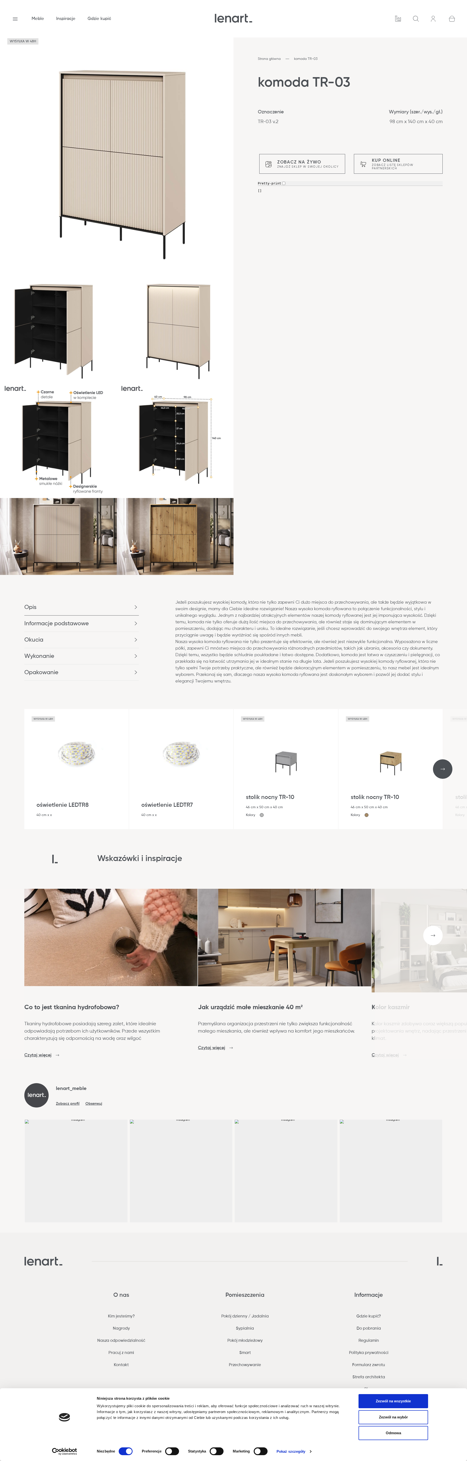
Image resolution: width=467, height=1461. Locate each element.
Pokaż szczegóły (291, 1451)
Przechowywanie (245, 1365)
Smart (245, 1353)
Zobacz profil (68, 1104)
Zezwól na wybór (393, 1417)
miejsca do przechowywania (258, 648)
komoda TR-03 (305, 59)
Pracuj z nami (121, 1353)
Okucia (33, 640)
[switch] (172, 1451)
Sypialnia (245, 1328)
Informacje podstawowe (56, 623)
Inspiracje (65, 19)
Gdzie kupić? (368, 1316)
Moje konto (434, 18)
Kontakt (121, 1365)
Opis (30, 607)
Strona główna (269, 59)
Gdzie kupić (99, 19)
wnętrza (399, 628)
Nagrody (121, 1328)
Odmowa (393, 1433)
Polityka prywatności (368, 1353)
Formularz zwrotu (368, 1365)
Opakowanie (41, 672)
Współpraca (398, 19)
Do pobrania (369, 1328)
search (416, 19)
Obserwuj (93, 1104)
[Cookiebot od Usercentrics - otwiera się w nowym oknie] (64, 1451)
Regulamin (369, 1341)
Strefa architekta (368, 1377)
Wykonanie (39, 656)
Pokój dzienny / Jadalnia (245, 1316)
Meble (38, 19)
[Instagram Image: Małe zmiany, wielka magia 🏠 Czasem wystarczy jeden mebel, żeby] (286, 1171)
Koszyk (452, 19)
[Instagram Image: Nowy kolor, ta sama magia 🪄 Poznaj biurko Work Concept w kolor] (181, 1171)
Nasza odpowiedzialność (121, 1341)
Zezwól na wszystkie (393, 1401)
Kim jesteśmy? (121, 1316)
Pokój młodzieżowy (245, 1341)
